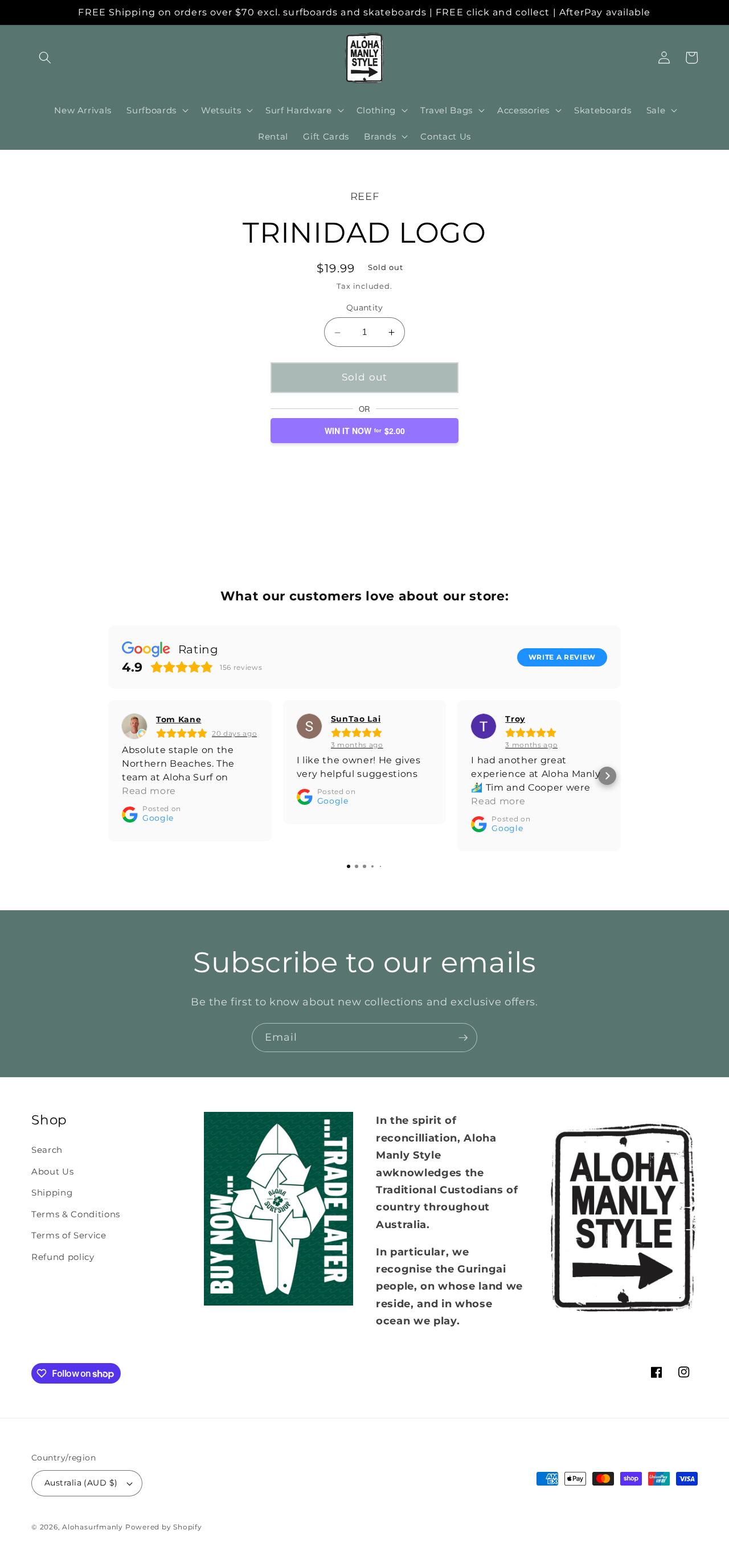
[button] (45, 57)
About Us (52, 1171)
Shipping (51, 1192)
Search (47, 1149)
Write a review (562, 657)
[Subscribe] (463, 1038)
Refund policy (63, 1256)
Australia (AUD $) (80, 1483)
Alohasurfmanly (92, 1527)
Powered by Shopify (163, 1527)
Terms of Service (69, 1235)
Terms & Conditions (75, 1214)
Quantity (364, 308)
